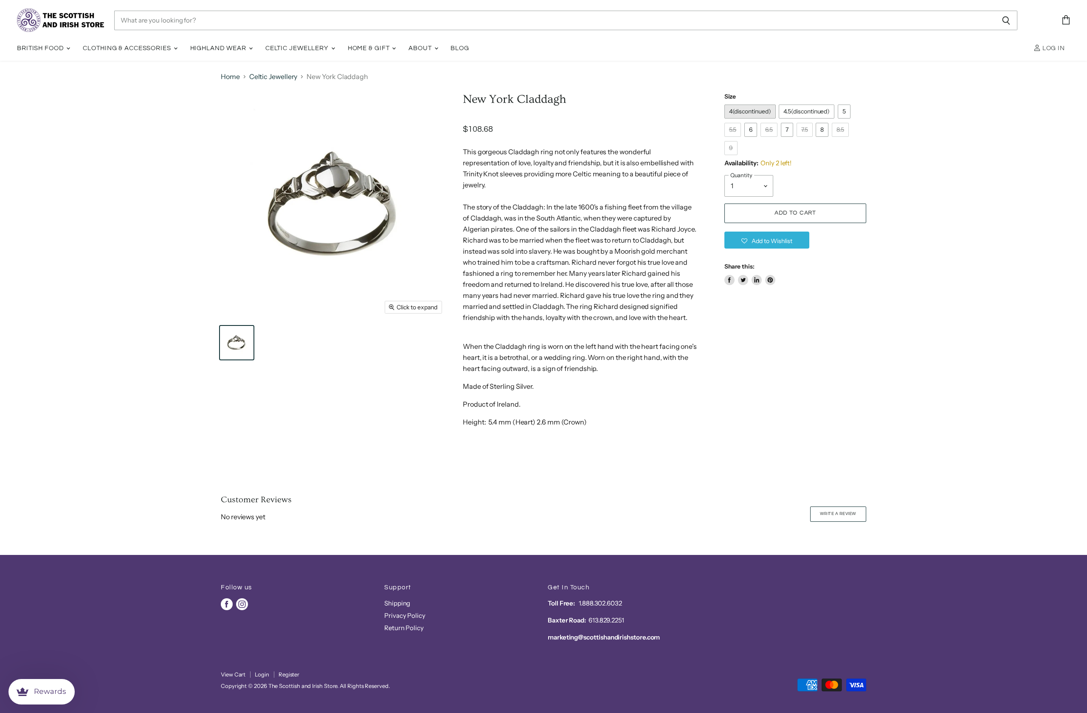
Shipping (397, 603)
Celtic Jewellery (297, 48)
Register (289, 674)
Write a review (838, 514)
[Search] (1006, 20)
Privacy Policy (404, 615)
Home (230, 76)
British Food (41, 48)
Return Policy (404, 628)
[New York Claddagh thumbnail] (236, 342)
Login (262, 674)
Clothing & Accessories (127, 48)
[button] (766, 240)
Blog (460, 48)
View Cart (233, 674)
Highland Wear (219, 48)
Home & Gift (369, 48)
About (420, 48)
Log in (1053, 48)
